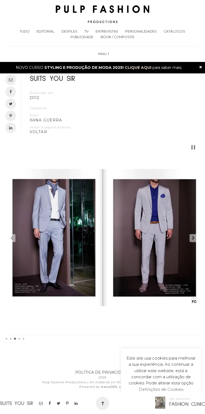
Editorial (45, 31)
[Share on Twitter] (58, 403)
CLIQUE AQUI (138, 67)
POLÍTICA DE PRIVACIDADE (102, 372)
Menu (102, 54)
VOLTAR (38, 131)
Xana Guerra (46, 120)
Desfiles (69, 31)
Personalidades (141, 31)
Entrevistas (107, 31)
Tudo (25, 31)
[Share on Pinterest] (67, 403)
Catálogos (174, 31)
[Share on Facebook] (50, 403)
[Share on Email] (41, 403)
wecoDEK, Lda (113, 387)
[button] (11, 238)
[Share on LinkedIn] (76, 403)
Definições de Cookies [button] (161, 389)
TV (86, 31)
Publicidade (81, 37)
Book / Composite (118, 37)
